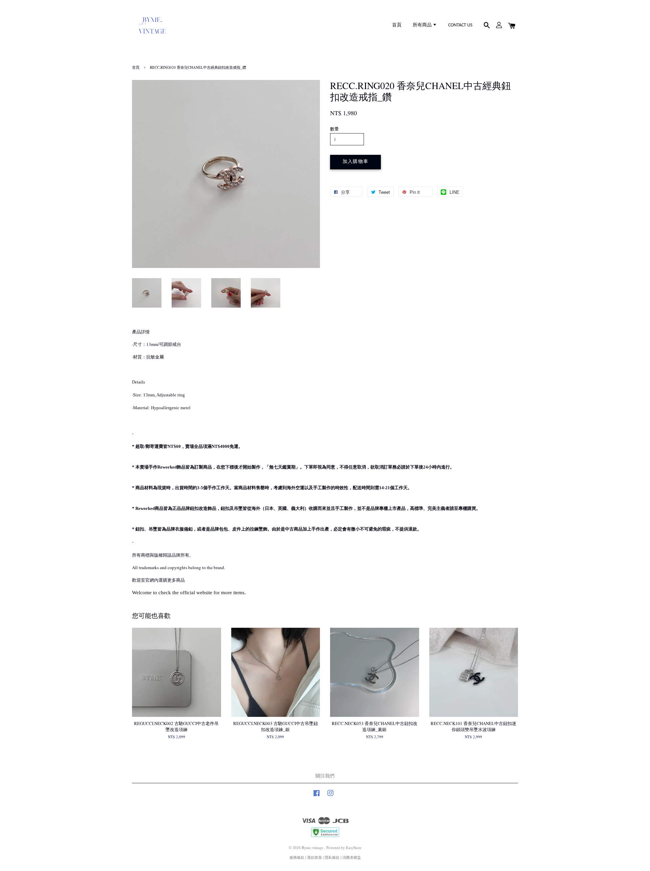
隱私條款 (332, 857)
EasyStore (354, 847)
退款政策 (314, 857)
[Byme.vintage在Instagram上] (330, 796)
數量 (334, 129)
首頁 (397, 25)
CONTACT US (460, 25)
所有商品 (423, 25)
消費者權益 (351, 857)
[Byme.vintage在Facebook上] (316, 796)
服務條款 (296, 857)
